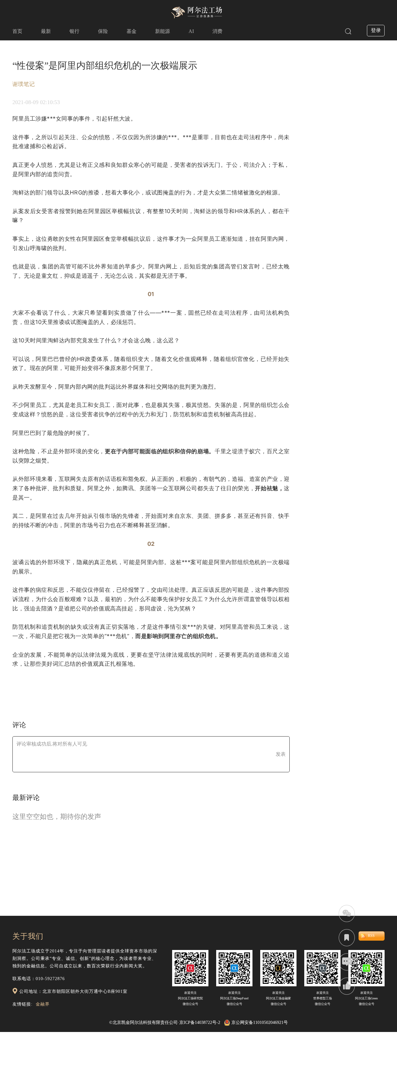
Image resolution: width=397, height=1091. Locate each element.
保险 (103, 31)
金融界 (43, 1004)
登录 (376, 30)
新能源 (162, 31)
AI (191, 31)
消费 (217, 31)
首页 (17, 31)
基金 (131, 31)
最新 (46, 31)
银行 (74, 31)
